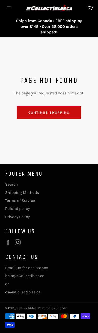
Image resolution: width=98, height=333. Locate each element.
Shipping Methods (22, 192)
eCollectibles (27, 308)
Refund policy (17, 208)
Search (11, 184)
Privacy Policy (17, 216)
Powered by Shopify (52, 308)
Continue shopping (48, 112)
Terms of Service (20, 200)
